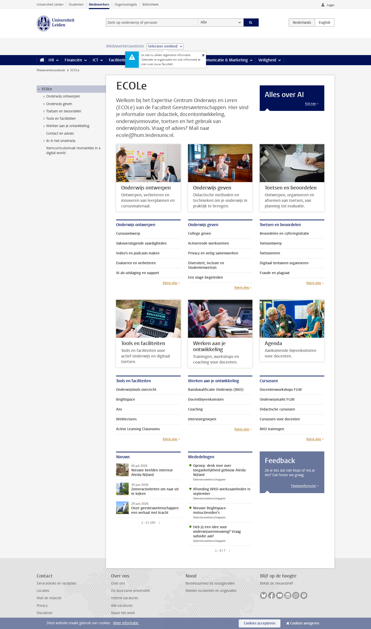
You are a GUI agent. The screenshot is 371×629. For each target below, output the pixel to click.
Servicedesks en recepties (56, 583)
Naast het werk (123, 613)
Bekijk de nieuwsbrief (276, 583)
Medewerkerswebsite (51, 70)
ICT (95, 60)
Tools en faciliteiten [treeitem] (61, 118)
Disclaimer (44, 613)
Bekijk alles (170, 283)
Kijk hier (310, 104)
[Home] (41, 60)
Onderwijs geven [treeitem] (59, 104)
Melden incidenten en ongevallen (211, 590)
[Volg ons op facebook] (271, 595)
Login (330, 5)
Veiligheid (267, 60)
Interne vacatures (124, 598)
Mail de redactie (49, 598)
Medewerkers (99, 4)
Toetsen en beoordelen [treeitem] (63, 111)
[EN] (324, 22)
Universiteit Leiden (50, 4)
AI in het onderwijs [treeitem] (60, 140)
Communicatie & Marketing (223, 60)
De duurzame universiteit (130, 590)
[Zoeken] (251, 22)
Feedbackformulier (303, 486)
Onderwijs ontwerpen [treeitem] (63, 96)
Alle (204, 22)
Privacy (42, 605)
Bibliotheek (150, 4)
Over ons (118, 583)
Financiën (73, 60)
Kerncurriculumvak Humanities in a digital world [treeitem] (73, 150)
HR (51, 60)
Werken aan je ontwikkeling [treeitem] (67, 126)
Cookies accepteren (259, 623)
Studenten (76, 4)
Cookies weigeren (304, 623)
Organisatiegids (126, 4)
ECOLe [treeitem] (47, 89)
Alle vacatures (121, 605)
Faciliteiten (119, 60)
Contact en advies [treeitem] (60, 133)
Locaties (43, 590)
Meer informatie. (126, 623)
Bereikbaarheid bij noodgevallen (210, 583)
